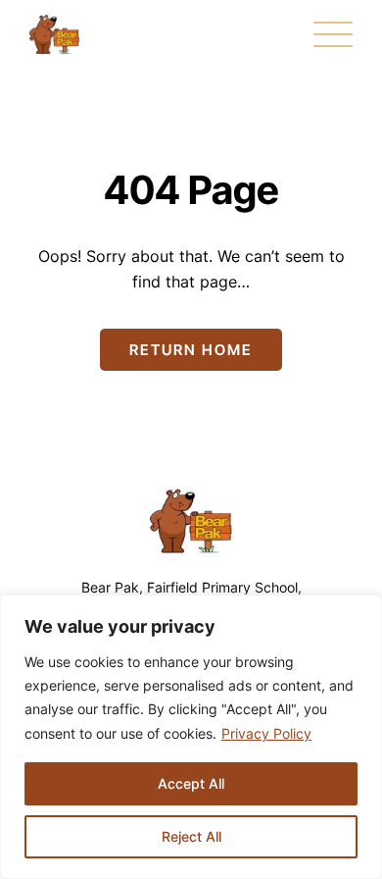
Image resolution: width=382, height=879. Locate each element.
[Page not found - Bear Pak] (54, 34)
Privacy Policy (266, 733)
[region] (191, 737)
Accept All (191, 783)
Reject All (191, 836)
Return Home (191, 349)
